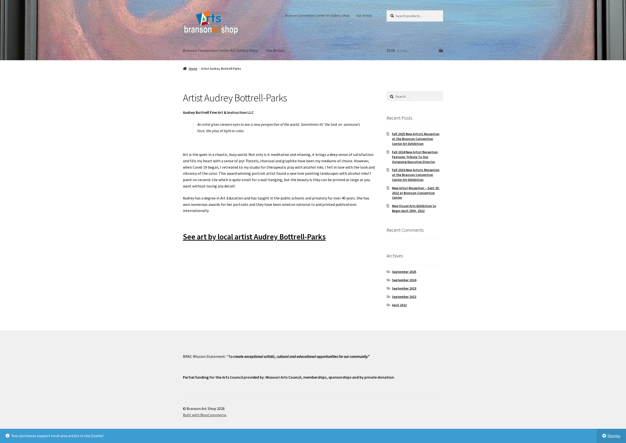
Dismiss (613, 435)
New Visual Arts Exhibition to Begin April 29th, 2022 (414, 208)
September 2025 (404, 271)
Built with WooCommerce (204, 414)
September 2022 (404, 296)
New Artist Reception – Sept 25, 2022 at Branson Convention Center (416, 193)
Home (193, 68)
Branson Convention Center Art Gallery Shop (317, 15)
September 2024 (404, 280)
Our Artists (364, 15)
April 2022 (399, 305)
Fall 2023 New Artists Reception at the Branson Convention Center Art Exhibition (415, 175)
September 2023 (404, 288)
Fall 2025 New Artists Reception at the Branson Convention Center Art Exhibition (415, 139)
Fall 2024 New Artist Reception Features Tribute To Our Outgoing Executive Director (415, 157)
